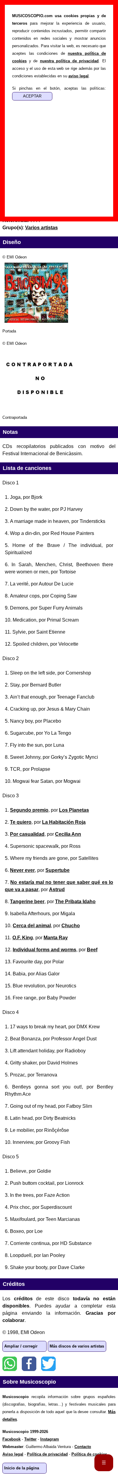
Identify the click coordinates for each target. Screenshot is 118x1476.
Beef (92, 949)
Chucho (70, 925)
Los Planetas (74, 810)
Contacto (82, 1446)
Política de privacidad (47, 1454)
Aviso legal (12, 1454)
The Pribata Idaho (75, 901)
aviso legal (78, 76)
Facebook (29, 1364)
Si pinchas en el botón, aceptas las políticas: (59, 88)
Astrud (57, 889)
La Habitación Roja (64, 822)
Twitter (48, 1364)
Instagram (49, 1439)
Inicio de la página (21, 1468)
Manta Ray (56, 937)
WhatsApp (9, 1364)
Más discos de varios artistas (77, 1346)
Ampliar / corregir (21, 1346)
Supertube (57, 870)
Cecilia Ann (68, 834)
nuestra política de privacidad (69, 61)
